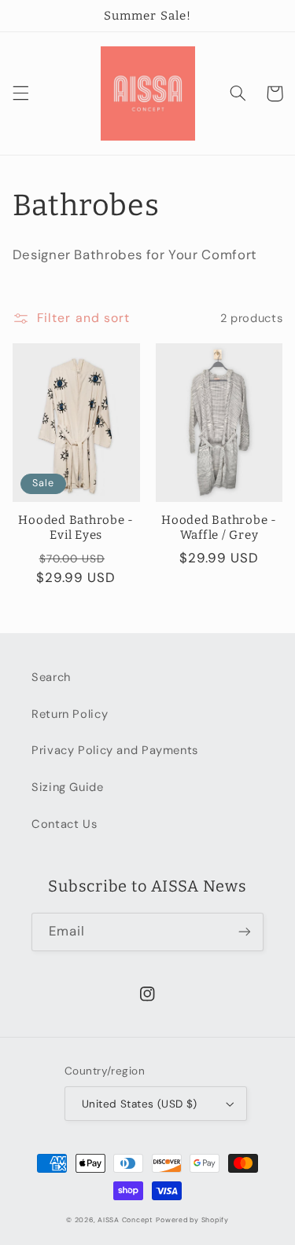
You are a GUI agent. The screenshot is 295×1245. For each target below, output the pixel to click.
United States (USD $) (139, 1104)
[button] (20, 93)
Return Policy (69, 714)
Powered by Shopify (192, 1220)
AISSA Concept (125, 1220)
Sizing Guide (67, 787)
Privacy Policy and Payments (114, 750)
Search (51, 677)
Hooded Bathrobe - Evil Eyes (76, 527)
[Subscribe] (245, 932)
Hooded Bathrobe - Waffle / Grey (219, 527)
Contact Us (64, 824)
